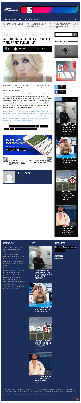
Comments (74, 99)
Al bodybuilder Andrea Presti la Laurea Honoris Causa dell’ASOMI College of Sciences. (38, 25)
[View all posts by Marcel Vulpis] (15, 49)
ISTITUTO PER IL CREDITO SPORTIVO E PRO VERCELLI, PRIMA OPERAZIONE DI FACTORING (68, 195)
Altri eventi (13, 32)
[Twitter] (76, 398)
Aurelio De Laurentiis (15, 126)
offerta (6, 129)
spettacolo (18, 129)
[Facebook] (73, 398)
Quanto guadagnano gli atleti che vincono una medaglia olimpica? (69, 162)
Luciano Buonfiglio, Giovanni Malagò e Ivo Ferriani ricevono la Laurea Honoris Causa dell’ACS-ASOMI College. (62, 25)
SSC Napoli (25, 129)
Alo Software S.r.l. (46, 394)
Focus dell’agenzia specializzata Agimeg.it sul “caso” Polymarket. (15, 24)
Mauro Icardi (43, 126)
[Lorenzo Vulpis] (60, 250)
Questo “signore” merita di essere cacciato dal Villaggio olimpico (68, 229)
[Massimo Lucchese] (69, 247)
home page (48, 32)
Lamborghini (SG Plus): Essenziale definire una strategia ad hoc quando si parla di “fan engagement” (69, 128)
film (38, 126)
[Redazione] (58, 247)
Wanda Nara (33, 129)
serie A (11, 129)
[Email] (18, 177)
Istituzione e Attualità (10, 34)
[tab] (58, 99)
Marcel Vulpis (22, 49)
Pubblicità (34, 34)
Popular (58, 99)
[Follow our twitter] (56, 87)
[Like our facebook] (56, 92)
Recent (66, 99)
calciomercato (31, 126)
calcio (23, 126)
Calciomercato (27, 32)
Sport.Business (8, 35)
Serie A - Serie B (42, 34)
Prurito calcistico (24, 34)
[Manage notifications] (77, 399)
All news (6, 32)
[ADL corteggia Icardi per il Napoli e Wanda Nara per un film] (27, 68)
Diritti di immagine (38, 32)
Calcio (20, 32)
